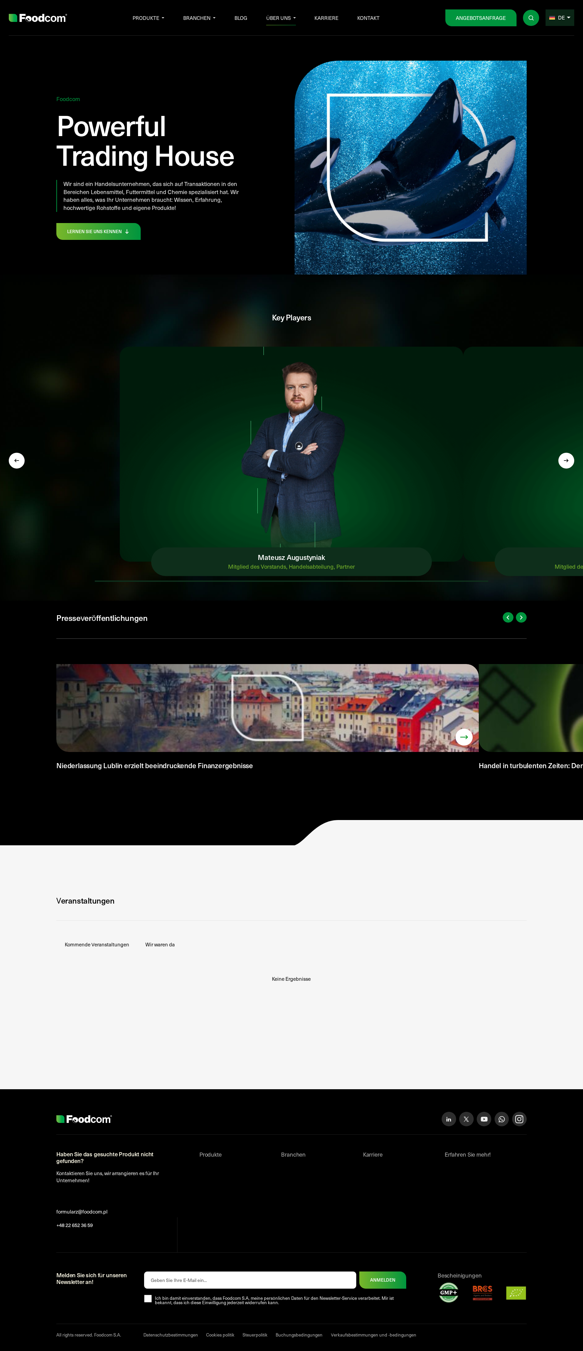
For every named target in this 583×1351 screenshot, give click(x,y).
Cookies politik (220, 1335)
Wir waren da (160, 944)
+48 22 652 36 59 (74, 1225)
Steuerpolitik (255, 1335)
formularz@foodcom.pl (82, 1211)
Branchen (197, 17)
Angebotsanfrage (481, 17)
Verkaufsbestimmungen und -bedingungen (373, 1335)
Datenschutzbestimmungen (170, 1335)
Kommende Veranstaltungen (97, 944)
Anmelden (382, 1280)
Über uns (278, 17)
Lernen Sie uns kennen (94, 231)
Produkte (146, 17)
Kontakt (368, 17)
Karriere (326, 17)
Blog (240, 17)
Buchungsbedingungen (299, 1335)
